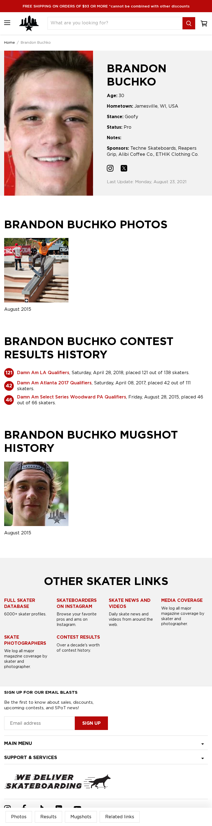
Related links (119, 816)
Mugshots (80, 816)
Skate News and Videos (129, 603)
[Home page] (29, 23)
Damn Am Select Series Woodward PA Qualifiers (71, 397)
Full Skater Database (19, 603)
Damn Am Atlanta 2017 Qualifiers (54, 382)
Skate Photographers (25, 640)
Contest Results (78, 637)
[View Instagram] (110, 169)
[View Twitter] (124, 169)
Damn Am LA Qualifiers (43, 372)
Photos (18, 816)
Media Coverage (182, 600)
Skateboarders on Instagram (77, 603)
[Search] (188, 23)
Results (48, 816)
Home (9, 42)
